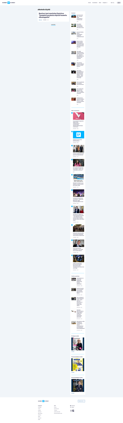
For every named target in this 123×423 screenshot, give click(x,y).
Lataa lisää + (53, 24)
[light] (119, 2)
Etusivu (89, 2)
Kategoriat (105, 2)
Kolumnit (39, 418)
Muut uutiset (40, 413)
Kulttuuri (39, 414)
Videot (100, 2)
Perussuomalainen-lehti (58, 413)
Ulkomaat (39, 411)
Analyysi (39, 410)
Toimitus (55, 410)
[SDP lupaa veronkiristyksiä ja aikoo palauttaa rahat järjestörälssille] (78, 148)
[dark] (117, 2)
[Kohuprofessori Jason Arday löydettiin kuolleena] (78, 134)
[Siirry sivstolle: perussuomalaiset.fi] (77, 411)
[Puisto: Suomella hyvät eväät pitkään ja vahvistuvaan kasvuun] (73, 84)
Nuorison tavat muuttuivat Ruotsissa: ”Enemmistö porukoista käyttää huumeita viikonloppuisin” (53, 15)
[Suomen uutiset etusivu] (12, 3)
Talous (39, 408)
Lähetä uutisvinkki (57, 411)
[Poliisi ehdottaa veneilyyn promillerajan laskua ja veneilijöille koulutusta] (73, 65)
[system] (118, 2)
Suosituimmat (94, 2)
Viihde (39, 419)
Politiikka (39, 407)
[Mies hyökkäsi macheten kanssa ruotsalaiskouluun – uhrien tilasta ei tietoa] (73, 27)
